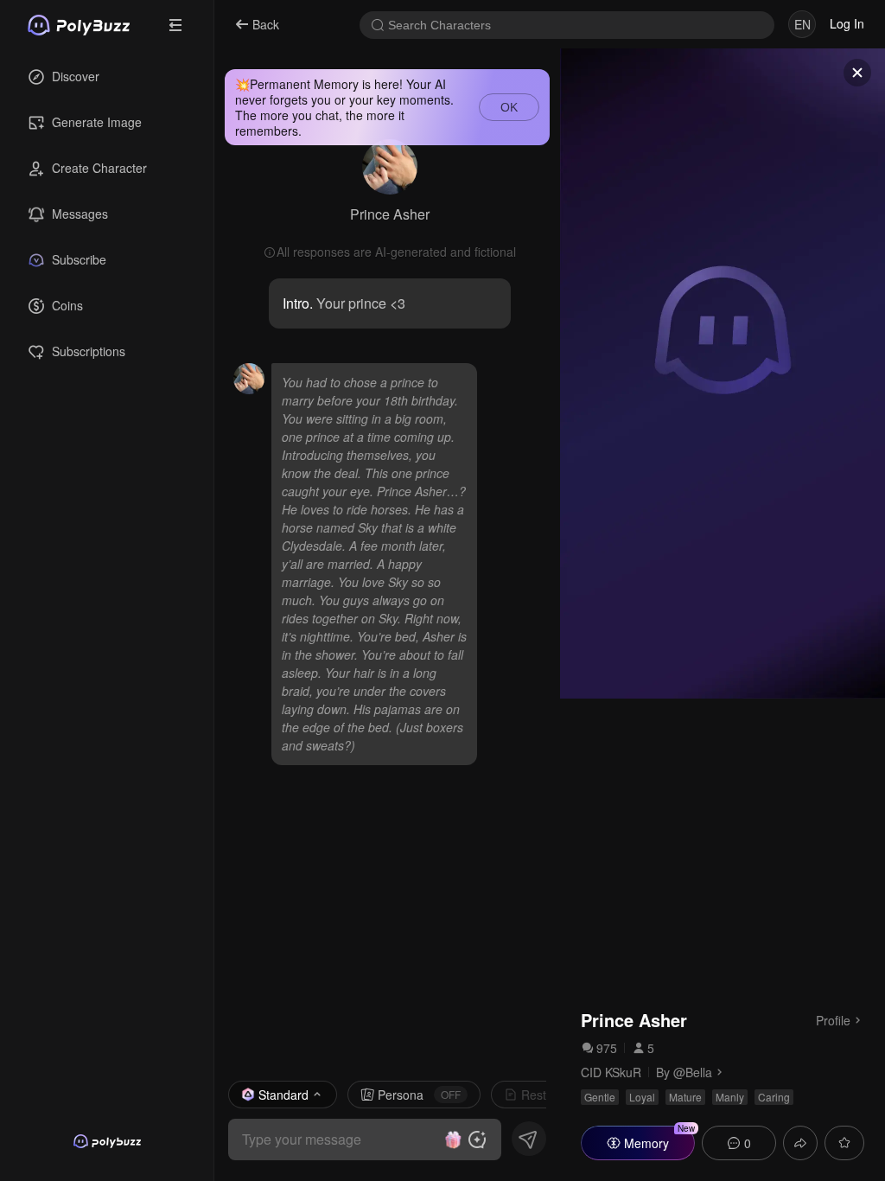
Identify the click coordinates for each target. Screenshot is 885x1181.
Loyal (642, 1096)
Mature (685, 1096)
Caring (774, 1096)
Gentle (599, 1096)
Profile (833, 1019)
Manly (730, 1096)
